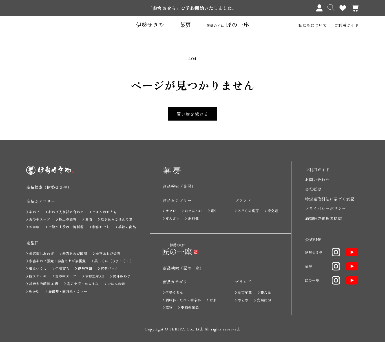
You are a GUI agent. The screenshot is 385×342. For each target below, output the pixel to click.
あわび (34, 211)
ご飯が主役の (66, 226)
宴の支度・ (83, 283)
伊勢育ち (62, 268)
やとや (243, 299)
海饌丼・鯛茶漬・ (67, 291)
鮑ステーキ (38, 276)
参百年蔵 (245, 292)
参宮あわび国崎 (74, 253)
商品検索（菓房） (179, 186)
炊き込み (116, 219)
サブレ (170, 210)
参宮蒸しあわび (41, 253)
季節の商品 (127, 226)
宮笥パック (109, 268)
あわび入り (66, 211)
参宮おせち (101, 226)
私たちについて (312, 25)
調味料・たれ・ (183, 299)
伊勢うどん (174, 292)
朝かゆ (34, 291)
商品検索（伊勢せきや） (49, 187)
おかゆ (34, 226)
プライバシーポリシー (325, 208)
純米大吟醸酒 (43, 283)
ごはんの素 (116, 283)
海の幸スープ (39, 219)
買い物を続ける (192, 114)
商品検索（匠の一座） (183, 268)
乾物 (168, 307)
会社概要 (313, 189)
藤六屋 (265, 292)
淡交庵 (272, 210)
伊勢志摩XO (95, 276)
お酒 (88, 219)
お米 (212, 299)
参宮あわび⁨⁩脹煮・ (57, 260)
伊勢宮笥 (85, 268)
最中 (214, 210)
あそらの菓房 (248, 210)
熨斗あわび (121, 276)
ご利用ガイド (346, 25)
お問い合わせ (317, 179)
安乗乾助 (264, 299)
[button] (331, 7)
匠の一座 (228, 25)
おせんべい (193, 210)
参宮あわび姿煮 (108, 253)
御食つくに (38, 268)
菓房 (185, 25)
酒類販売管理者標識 (323, 218)
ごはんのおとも (104, 211)
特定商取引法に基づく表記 (329, 199)
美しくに (114, 260)
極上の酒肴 (68, 219)
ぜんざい (172, 218)
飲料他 (193, 218)
